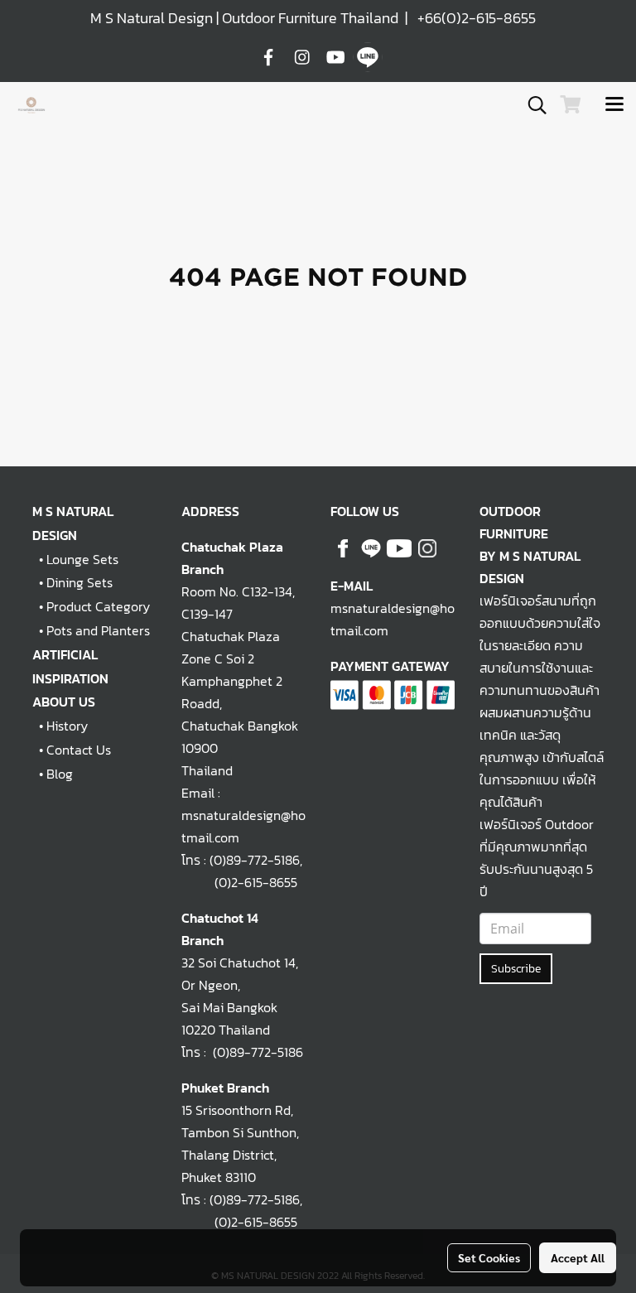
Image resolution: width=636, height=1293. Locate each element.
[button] (531, 105)
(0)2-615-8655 (239, 882)
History (67, 726)
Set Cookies (489, 1257)
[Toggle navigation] (614, 105)
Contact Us (78, 750)
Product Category (98, 606)
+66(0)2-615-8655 (476, 18)
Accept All (578, 1257)
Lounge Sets (82, 559)
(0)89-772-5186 (255, 860)
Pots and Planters (98, 630)
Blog (59, 774)
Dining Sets (79, 582)
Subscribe (516, 968)
